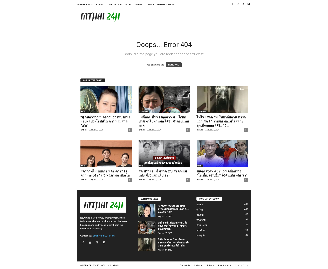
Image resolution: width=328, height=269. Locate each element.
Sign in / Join (115, 4)
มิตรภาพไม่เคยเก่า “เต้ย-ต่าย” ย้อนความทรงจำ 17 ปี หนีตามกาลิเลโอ (105, 173)
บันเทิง (83, 111)
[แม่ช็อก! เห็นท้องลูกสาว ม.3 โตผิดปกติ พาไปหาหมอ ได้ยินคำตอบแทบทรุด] (164, 99)
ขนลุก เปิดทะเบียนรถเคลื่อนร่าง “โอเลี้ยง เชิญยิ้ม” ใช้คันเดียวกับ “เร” (222, 173)
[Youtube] (249, 4)
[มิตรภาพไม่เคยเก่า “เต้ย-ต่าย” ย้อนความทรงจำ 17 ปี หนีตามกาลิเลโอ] (106, 153)
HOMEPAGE (173, 65)
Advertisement (224, 265)
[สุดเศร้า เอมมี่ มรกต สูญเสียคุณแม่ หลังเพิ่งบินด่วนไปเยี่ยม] (164, 153)
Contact (149, 4)
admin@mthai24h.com (103, 235)
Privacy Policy (241, 265)
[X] (243, 4)
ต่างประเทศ (143, 111)
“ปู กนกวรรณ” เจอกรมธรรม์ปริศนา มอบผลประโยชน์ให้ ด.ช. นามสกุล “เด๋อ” (105, 121)
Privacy (210, 265)
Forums (137, 4)
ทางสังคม (201, 220)
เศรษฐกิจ (200, 235)
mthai (83, 129)
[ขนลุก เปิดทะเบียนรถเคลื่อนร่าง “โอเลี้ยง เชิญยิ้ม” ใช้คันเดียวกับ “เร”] (222, 153)
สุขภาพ (200, 215)
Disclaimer (198, 265)
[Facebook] (233, 4)
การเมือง (200, 230)
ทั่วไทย (199, 209)
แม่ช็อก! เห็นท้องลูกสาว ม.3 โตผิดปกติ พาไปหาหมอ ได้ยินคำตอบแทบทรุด (164, 121)
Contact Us (185, 265)
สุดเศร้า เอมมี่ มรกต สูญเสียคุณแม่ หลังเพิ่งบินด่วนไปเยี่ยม (163, 173)
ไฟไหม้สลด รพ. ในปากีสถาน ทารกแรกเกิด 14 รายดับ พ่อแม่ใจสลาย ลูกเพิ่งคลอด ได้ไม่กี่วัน (221, 121)
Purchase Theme (166, 4)
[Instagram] (238, 4)
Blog (128, 4)
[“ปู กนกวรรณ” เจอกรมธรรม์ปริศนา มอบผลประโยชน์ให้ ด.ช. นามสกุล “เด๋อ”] (106, 99)
